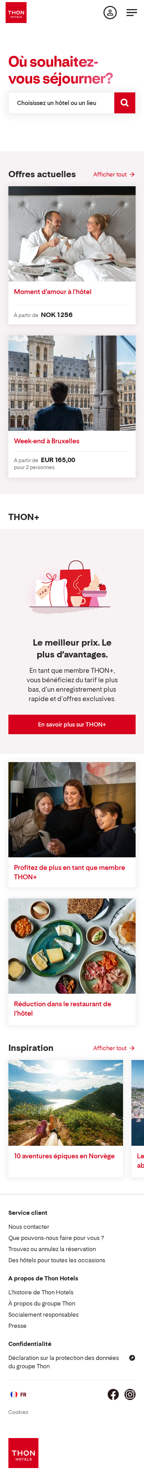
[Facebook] (113, 1394)
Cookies (18, 1412)
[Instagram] (130, 1394)
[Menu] (131, 12)
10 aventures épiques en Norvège (64, 1156)
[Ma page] (110, 12)
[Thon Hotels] (16, 12)
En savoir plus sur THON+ (72, 724)
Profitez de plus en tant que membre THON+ (69, 872)
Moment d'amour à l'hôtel (53, 291)
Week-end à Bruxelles (46, 441)
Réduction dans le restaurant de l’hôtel (62, 1008)
